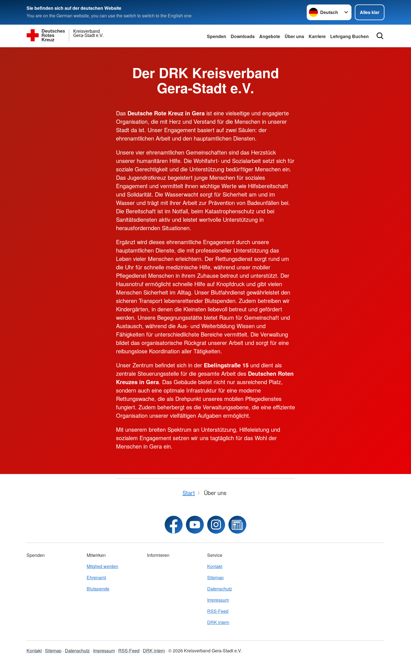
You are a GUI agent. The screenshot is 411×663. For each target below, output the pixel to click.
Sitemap (215, 577)
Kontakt (214, 566)
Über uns (294, 36)
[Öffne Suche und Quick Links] (379, 35)
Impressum (218, 600)
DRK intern (218, 622)
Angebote (269, 36)
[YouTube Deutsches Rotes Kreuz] (195, 525)
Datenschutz (219, 588)
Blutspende (98, 588)
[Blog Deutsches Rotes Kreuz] (237, 525)
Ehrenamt (96, 577)
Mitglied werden (102, 566)
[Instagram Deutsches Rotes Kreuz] (216, 525)
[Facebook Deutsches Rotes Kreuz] (174, 525)
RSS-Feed (217, 611)
